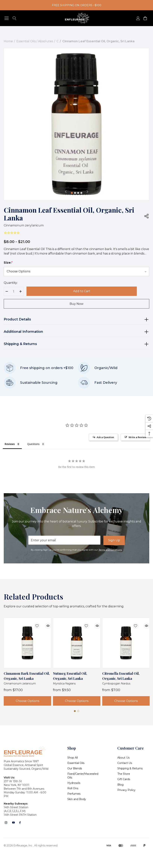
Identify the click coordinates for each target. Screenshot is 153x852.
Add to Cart (81, 291)
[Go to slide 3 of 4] (78, 193)
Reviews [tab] (10, 444)
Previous (65, 191)
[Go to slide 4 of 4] (81, 193)
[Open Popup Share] (146, 216)
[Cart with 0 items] (145, 18)
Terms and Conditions (110, 549)
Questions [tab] (33, 444)
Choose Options (27, 701)
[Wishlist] (34, 623)
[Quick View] (45, 623)
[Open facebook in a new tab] (20, 822)
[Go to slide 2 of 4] (75, 193)
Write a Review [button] (137, 437)
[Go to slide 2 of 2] (78, 711)
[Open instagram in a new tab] (6, 822)
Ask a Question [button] (105, 437)
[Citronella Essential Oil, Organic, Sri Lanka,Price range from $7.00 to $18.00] (125, 643)
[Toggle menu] (6, 18)
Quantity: (11, 282)
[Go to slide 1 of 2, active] (75, 711)
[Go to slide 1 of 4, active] (72, 193)
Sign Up (114, 540)
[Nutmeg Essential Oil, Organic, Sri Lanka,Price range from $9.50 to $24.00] (76, 643)
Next (87, 191)
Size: (8, 262)
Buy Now (76, 304)
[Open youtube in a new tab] (13, 822)
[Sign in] (138, 18)
